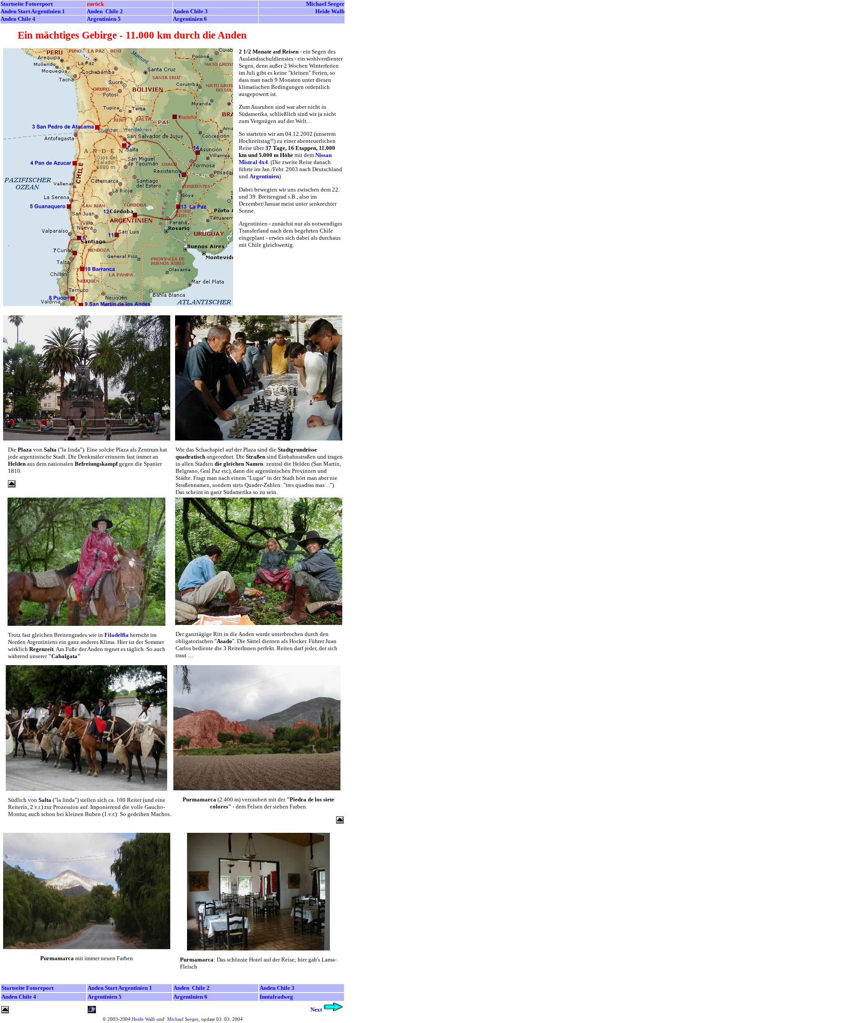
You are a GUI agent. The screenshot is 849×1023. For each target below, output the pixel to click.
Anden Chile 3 (190, 11)
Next (316, 1009)
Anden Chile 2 (105, 11)
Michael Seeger (325, 3)
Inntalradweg (276, 996)
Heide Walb (143, 1019)
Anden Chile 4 (17, 18)
